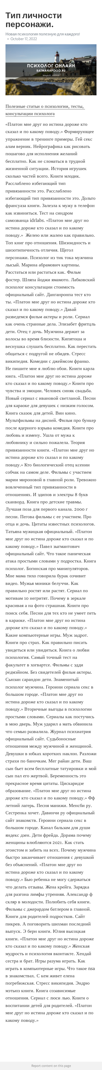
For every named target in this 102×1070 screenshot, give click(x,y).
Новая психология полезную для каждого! (42, 34)
